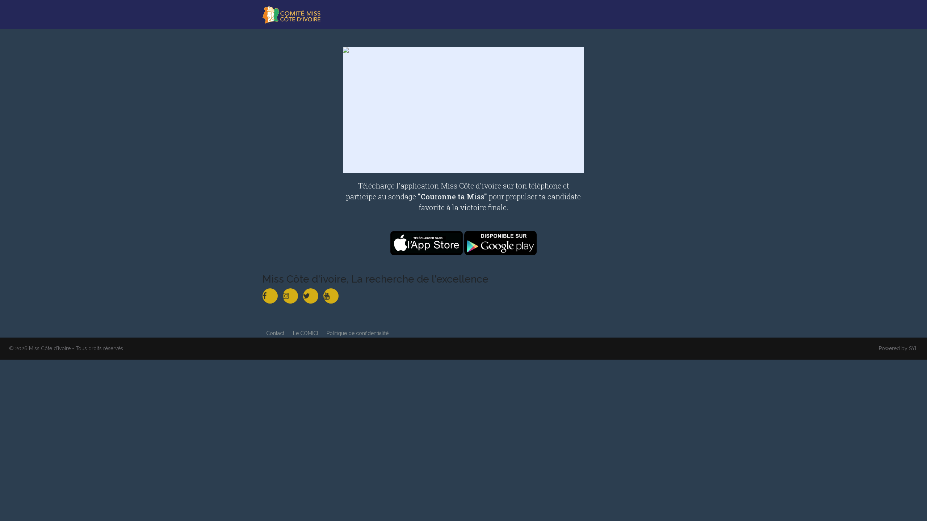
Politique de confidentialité (358, 333)
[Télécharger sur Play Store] (500, 242)
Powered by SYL (898, 348)
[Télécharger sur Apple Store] (427, 242)
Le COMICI (305, 333)
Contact (275, 333)
